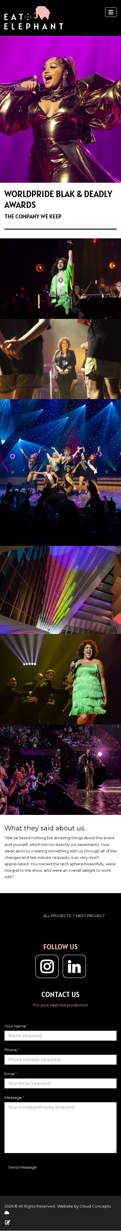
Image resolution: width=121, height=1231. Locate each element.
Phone (11, 1049)
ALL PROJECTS (57, 915)
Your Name (16, 1026)
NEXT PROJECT (90, 915)
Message (14, 1097)
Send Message (22, 1167)
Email (10, 1073)
